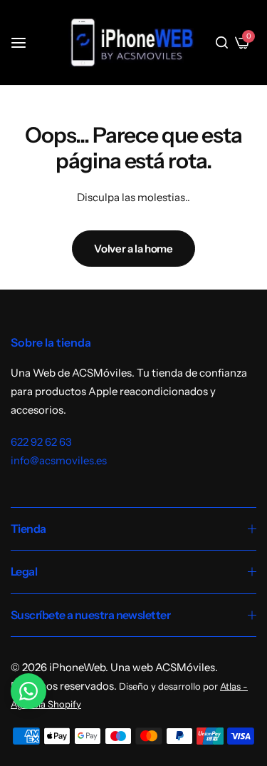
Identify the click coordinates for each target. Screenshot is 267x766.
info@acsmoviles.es (59, 460)
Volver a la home (133, 248)
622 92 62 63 (41, 442)
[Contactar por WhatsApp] (28, 691)
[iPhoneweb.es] (131, 42)
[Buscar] (222, 42)
